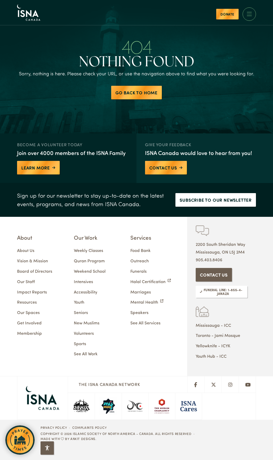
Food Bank (140, 250)
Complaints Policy (89, 427)
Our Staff (26, 281)
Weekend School (90, 271)
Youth (79, 302)
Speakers (139, 312)
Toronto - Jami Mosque (218, 335)
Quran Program (89, 260)
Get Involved (29, 322)
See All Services (145, 322)
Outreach (139, 260)
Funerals (138, 271)
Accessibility (85, 292)
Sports (80, 343)
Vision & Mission (32, 260)
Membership (29, 333)
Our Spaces (28, 312)
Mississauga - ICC (213, 325)
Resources (27, 302)
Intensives (83, 281)
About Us (25, 250)
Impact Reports (32, 292)
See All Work (86, 353)
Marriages (140, 292)
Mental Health (144, 302)
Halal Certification (148, 281)
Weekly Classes (88, 250)
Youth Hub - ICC (211, 356)
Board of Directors (34, 271)
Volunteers (84, 333)
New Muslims (86, 322)
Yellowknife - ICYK (213, 345)
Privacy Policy (54, 427)
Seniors (81, 312)
